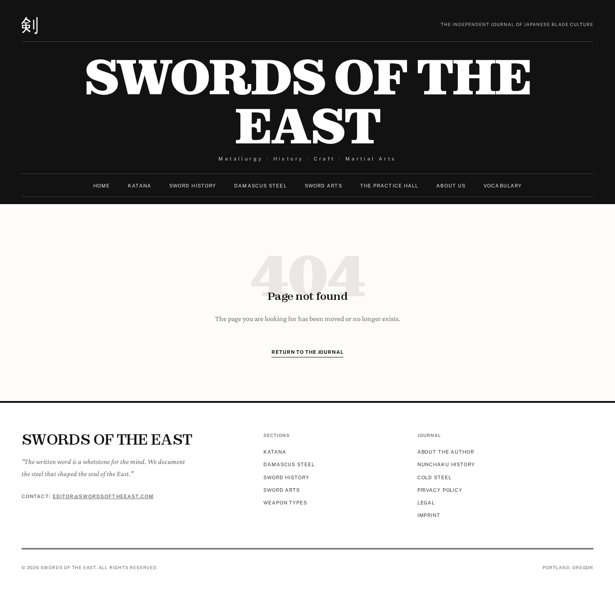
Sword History (192, 185)
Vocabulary (503, 185)
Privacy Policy (439, 490)
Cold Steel (434, 477)
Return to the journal (307, 352)
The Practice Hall (389, 185)
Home (101, 185)
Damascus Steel (260, 185)
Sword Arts (323, 185)
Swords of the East (307, 102)
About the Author (445, 452)
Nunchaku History (446, 464)
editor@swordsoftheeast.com (103, 496)
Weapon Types (285, 502)
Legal (426, 502)
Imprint (428, 515)
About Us (451, 185)
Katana (139, 185)
